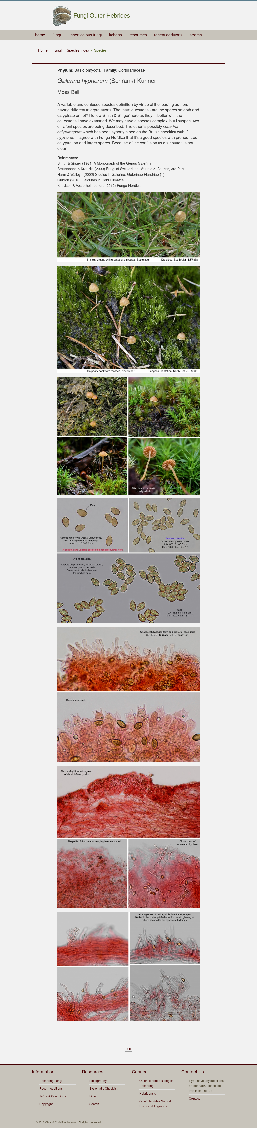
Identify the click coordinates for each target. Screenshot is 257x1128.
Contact (194, 1098)
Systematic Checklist (103, 1088)
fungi (56, 35)
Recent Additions (51, 1088)
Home (43, 50)
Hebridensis (147, 1093)
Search (94, 1104)
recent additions (168, 35)
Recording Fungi (50, 1080)
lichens (115, 35)
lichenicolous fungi (85, 35)
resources (138, 35)
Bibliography (98, 1080)
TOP (128, 1048)
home (40, 35)
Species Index (78, 50)
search (196, 35)
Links (93, 1096)
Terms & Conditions (52, 1096)
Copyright (46, 1104)
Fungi (57, 50)
